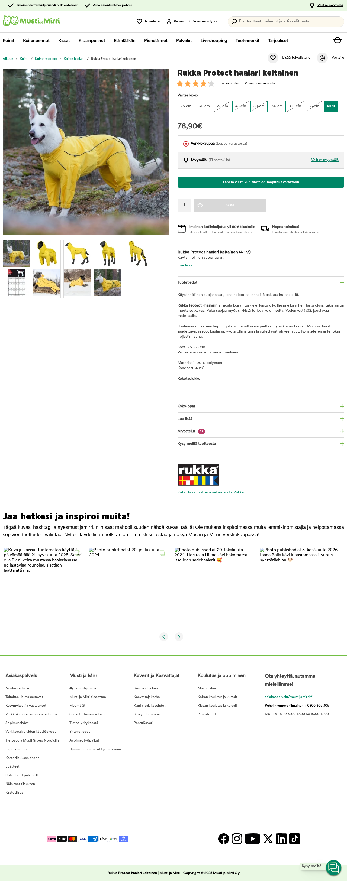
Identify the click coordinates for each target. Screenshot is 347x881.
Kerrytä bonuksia (147, 714)
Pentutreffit (207, 714)
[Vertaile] (322, 58)
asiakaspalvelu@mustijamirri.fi (289, 697)
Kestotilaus (14, 792)
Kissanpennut (92, 41)
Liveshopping (214, 41)
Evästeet (12, 766)
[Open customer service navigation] (334, 868)
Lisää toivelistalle (296, 58)
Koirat (8, 41)
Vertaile (338, 58)
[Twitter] (268, 839)
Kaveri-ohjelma (146, 688)
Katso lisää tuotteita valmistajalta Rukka (211, 492)
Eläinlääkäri (125, 41)
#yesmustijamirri (82, 688)
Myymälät (77, 705)
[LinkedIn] (281, 839)
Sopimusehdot (17, 723)
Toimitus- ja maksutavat (24, 697)
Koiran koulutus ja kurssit (217, 697)
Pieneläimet (156, 41)
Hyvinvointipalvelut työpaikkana (95, 749)
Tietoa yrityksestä (83, 723)
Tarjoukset (278, 41)
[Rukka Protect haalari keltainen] (16, 253)
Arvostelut (190, 431)
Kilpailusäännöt (17, 749)
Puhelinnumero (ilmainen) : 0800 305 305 (297, 705)
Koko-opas (186, 406)
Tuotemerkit (247, 41)
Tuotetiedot (187, 283)
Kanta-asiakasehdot (150, 705)
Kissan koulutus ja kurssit (217, 705)
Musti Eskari (207, 688)
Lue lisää (185, 266)
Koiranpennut (36, 41)
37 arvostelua (230, 83)
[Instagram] (236, 839)
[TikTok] (294, 839)
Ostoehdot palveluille (22, 775)
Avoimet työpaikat (84, 740)
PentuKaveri (143, 723)
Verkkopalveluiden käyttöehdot (30, 731)
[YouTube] (252, 839)
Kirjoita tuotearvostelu (260, 83)
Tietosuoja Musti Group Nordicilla (32, 740)
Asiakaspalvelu (17, 688)
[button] (43, 587)
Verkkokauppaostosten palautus (31, 714)
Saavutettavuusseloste (87, 714)
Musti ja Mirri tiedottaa (87, 697)
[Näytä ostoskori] (338, 41)
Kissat (64, 41)
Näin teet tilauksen (20, 784)
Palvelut (184, 41)
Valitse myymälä (330, 5)
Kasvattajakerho (147, 697)
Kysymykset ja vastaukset (25, 705)
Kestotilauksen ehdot (22, 758)
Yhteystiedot (79, 731)
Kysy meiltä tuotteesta (197, 444)
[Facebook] (223, 839)
